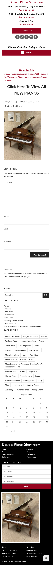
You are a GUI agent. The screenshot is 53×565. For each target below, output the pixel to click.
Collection (5, 457)
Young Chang (37, 390)
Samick (38, 376)
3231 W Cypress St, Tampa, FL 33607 (27, 7)
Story (40, 380)
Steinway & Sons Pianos (13, 320)
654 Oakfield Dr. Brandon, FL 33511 (27, 14)
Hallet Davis (9, 315)
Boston (44, 336)
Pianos (22, 371)
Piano (31, 359)
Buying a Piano (11, 341)
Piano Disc (8, 317)
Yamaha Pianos (10, 323)
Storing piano (29, 380)
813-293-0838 (26, 24)
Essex (41, 341)
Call (19, 47)
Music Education (12, 355)
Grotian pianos (24, 346)
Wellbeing (9, 390)
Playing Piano (11, 376)
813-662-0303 (27, 17)
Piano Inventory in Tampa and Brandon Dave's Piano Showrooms (24, 365)
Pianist (23, 359)
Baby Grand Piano (30, 336)
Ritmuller (7, 309)
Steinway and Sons (12, 380)
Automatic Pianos (12, 336)
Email (6, 229)
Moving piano (34, 350)
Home (4, 449)
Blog (28, 452)
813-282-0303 (27, 10)
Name (7, 216)
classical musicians (28, 341)
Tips (7, 385)
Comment (8, 182)
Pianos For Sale (26, 70)
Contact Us (26, 31)
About (4, 452)
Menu (29, 52)
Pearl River (8, 312)
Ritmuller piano (26, 376)
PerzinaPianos (11, 359)
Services (29, 449)
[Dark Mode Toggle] (46, 558)
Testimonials (31, 457)
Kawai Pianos (20, 350)
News (24, 355)
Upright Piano (33, 385)
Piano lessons (10, 371)
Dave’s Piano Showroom (26, 2)
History (8, 350)
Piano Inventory (8, 454)
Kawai (6, 306)
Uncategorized (18, 385)
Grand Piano (10, 346)
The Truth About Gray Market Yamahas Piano (22, 326)
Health (36, 346)
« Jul (13, 431)
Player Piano (33, 371)
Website (7, 241)
